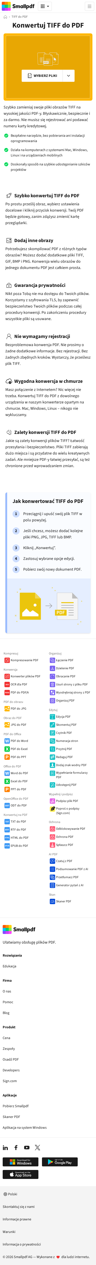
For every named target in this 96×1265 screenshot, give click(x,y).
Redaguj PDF (64, 757)
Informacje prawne (17, 1219)
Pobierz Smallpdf (16, 1106)
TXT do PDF (18, 821)
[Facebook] (16, 1147)
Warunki (9, 1231)
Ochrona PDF (64, 837)
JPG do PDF (18, 725)
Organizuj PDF (65, 700)
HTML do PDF (20, 838)
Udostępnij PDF (66, 785)
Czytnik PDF (64, 733)
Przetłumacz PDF (67, 877)
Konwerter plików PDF (25, 676)
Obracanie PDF (65, 676)
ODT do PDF (19, 805)
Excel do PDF (19, 781)
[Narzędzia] (45, 6)
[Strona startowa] (5, 17)
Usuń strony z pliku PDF (72, 684)
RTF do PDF (18, 829)
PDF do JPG (18, 708)
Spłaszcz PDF (64, 845)
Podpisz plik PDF (67, 801)
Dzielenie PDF (65, 668)
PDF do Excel (19, 749)
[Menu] (89, 6)
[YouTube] (26, 1147)
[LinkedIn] (5, 1147)
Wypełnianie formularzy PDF (72, 775)
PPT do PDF (18, 789)
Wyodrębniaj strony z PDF (73, 692)
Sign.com (10, 1081)
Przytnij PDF (64, 749)
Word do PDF (19, 773)
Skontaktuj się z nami (19, 1207)
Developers (11, 1070)
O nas (7, 991)
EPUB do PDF (19, 846)
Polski (12, 1194)
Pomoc (8, 1002)
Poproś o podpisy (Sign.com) (67, 810)
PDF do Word (19, 741)
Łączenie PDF (64, 660)
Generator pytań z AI (69, 885)
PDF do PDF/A (20, 692)
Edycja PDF (63, 717)
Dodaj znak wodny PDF (71, 765)
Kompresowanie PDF (24, 660)
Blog (6, 1012)
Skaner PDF (63, 901)
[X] (37, 1147)
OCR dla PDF (19, 684)
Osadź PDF (11, 1059)
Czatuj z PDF (64, 861)
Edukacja (9, 966)
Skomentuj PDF (66, 725)
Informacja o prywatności (22, 1244)
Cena (6, 1037)
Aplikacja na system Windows (25, 1127)
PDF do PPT (18, 757)
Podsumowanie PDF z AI (72, 869)
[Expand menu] (69, 76)
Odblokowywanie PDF (70, 829)
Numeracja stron (67, 741)
